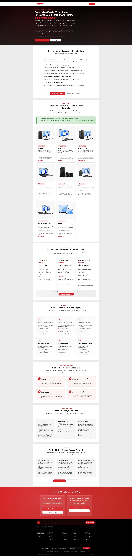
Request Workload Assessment (66, 294)
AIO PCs (50, 533)
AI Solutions (63, 3)
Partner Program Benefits (79, 507)
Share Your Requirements (53, 508)
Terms (87, 554)
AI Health (74, 536)
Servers (50, 537)
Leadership (87, 537)
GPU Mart (92, 3)
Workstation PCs (51, 535)
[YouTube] (95, 526)
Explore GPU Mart (89, 522)
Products (57, 3)
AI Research (75, 542)
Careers (86, 539)
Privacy (91, 554)
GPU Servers (63, 536)
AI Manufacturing (76, 539)
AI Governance (75, 540)
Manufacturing (87, 533)
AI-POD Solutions (64, 539)
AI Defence (75, 535)
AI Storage (62, 537)
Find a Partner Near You (72, 480)
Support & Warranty (88, 536)
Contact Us (87, 540)
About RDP (87, 532)
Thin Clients (51, 539)
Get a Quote (85, 3)
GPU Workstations (64, 533)
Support (67, 3)
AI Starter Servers (64, 535)
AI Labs (86, 535)
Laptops (50, 536)
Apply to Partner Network (79, 510)
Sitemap (94, 554)
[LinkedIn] (90, 526)
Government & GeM (40, 532)
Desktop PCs (51, 532)
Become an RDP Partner (59, 480)
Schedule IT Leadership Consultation (73, 93)
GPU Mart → (64, 540)
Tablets (50, 542)
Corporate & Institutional (41, 533)
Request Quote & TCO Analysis (42, 40)
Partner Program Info (56, 40)
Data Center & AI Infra (40, 536)
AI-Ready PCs (63, 532)
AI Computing (39, 535)
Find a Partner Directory (52, 512)
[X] (92, 526)
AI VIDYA (74, 533)
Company (72, 3)
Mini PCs (50, 540)
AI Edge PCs (75, 532)
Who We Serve (52, 3)
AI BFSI (74, 537)
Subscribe (86, 548)
